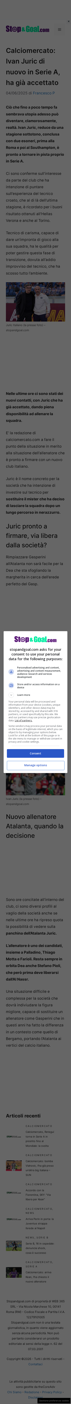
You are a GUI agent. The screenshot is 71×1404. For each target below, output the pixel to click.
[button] (35, 695)
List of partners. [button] (23, 720)
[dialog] (35, 702)
